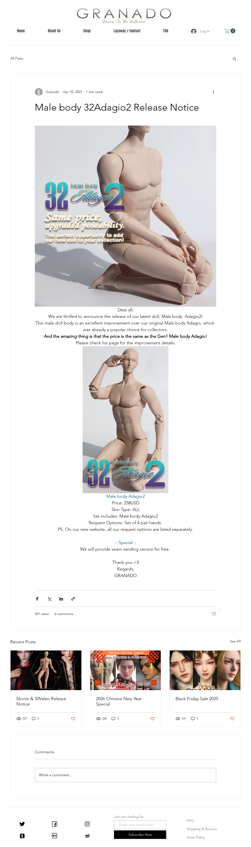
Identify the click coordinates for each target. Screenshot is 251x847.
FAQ (190, 820)
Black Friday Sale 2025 (197, 698)
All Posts (16, 58)
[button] (231, 30)
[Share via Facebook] (37, 598)
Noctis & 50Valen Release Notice (41, 701)
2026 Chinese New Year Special (119, 701)
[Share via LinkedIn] (61, 598)
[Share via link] (73, 598)
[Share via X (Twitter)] (49, 598)
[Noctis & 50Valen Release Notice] (46, 670)
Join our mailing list (129, 816)
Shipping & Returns (202, 829)
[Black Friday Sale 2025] (205, 670)
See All (235, 641)
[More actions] (213, 92)
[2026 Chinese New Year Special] (125, 670)
